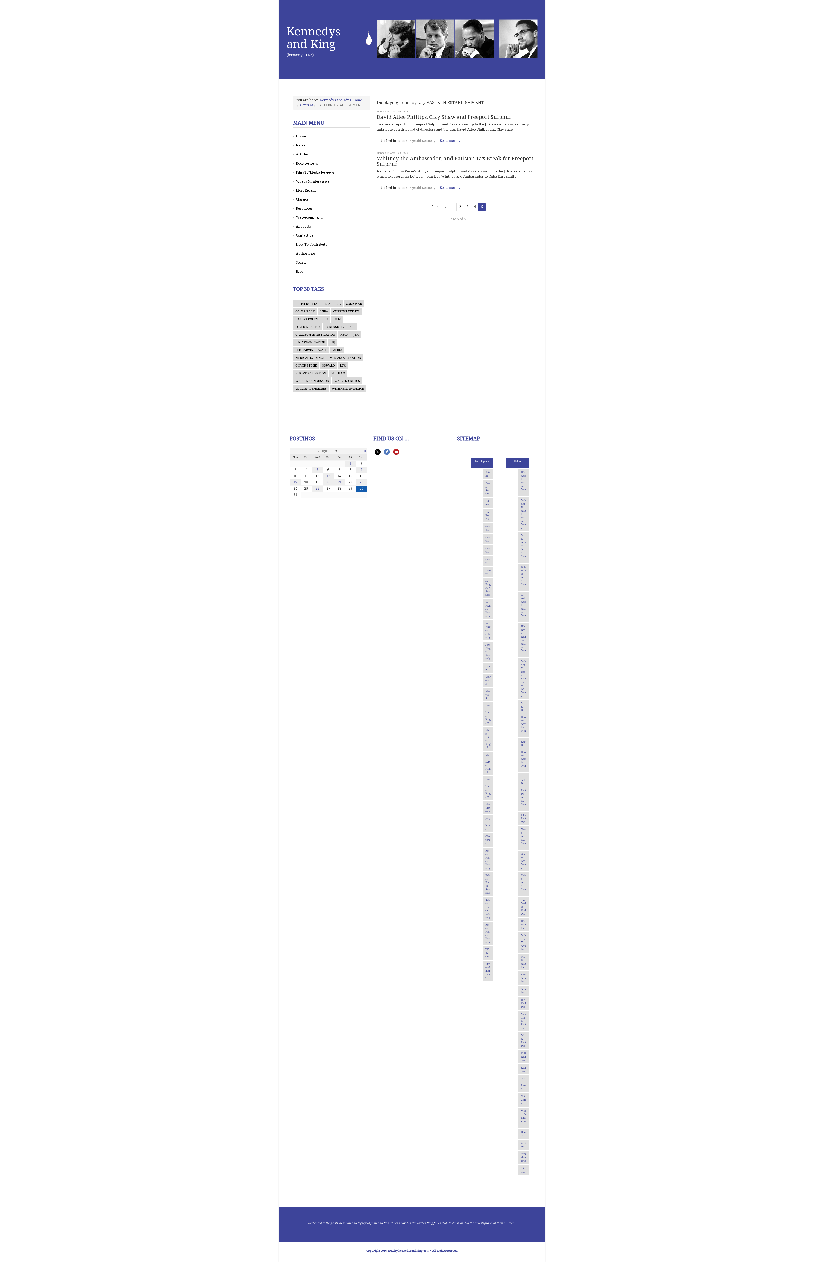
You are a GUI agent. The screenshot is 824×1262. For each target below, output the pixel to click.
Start (435, 207)
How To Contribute (311, 244)
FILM (337, 319)
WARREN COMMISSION (312, 381)
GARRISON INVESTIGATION (315, 334)
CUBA (324, 311)
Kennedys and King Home (341, 100)
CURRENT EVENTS (346, 311)
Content (306, 105)
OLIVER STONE (306, 365)
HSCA (344, 334)
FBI (326, 319)
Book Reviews (307, 163)
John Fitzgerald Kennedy (416, 140)
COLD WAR (354, 303)
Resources (304, 208)
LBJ (332, 342)
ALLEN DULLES (306, 303)
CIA (338, 303)
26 (317, 488)
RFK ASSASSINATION (310, 373)
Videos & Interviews (312, 181)
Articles (302, 154)
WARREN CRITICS (347, 381)
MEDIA (337, 350)
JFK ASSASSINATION (310, 342)
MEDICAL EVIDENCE (309, 357)
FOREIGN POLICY (307, 327)
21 (339, 482)
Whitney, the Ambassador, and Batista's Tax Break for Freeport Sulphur (455, 161)
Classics (302, 199)
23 (361, 482)
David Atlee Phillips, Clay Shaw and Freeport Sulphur (444, 117)
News (300, 145)
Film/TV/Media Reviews (315, 172)
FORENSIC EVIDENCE (340, 327)
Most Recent (306, 190)
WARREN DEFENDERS (311, 388)
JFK (356, 334)
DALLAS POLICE (306, 319)
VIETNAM (338, 373)
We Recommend (309, 217)
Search (301, 262)
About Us (303, 226)
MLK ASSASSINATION (345, 357)
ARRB (326, 303)
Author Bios (305, 253)
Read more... (450, 141)
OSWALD (328, 365)
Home (301, 136)
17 (295, 482)
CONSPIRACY (305, 311)
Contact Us (304, 235)
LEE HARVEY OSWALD (311, 350)
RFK (343, 365)
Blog (299, 271)
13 (328, 476)
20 (328, 482)
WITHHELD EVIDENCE (348, 388)
